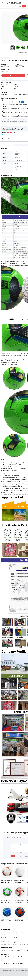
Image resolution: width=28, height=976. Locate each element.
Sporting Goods (20, 9)
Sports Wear (5, 950)
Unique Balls (21, 960)
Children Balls (13, 960)
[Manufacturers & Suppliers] (14, 2)
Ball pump (3, 937)
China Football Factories (7, 956)
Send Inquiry (13, 75)
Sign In (3, 138)
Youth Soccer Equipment (15, 950)
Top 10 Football (5, 963)
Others (15, 937)
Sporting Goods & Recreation (10, 9)
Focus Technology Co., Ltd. (17, 970)
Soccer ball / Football (5, 935)
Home (2, 9)
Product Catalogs (20, 932)
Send (13, 856)
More (2, 965)
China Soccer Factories (20, 956)
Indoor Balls (4, 960)
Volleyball (16, 935)
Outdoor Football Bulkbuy (17, 963)
